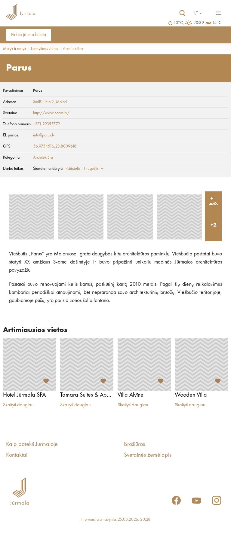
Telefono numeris (17, 124)
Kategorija (11, 157)
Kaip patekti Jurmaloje (32, 444)
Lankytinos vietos (44, 49)
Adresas (9, 102)
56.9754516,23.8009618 (54, 146)
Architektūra (73, 49)
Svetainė (10, 113)
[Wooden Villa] (201, 364)
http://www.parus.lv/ (51, 113)
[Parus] (31, 216)
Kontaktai (16, 455)
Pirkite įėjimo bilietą (28, 34)
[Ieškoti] (182, 13)
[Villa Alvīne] (144, 364)
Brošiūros (134, 444)
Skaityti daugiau (18, 405)
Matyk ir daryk (14, 49)
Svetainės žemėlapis (147, 455)
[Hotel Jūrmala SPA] (29, 364)
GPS (6, 146)
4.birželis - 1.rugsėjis (82, 168)
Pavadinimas (13, 90)
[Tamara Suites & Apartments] (86, 364)
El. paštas (10, 135)
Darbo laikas (13, 168)
